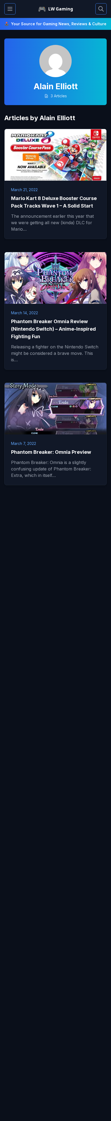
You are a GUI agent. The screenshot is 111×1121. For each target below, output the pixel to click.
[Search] (101, 9)
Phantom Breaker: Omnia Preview (51, 452)
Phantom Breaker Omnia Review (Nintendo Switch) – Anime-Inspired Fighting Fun (53, 329)
